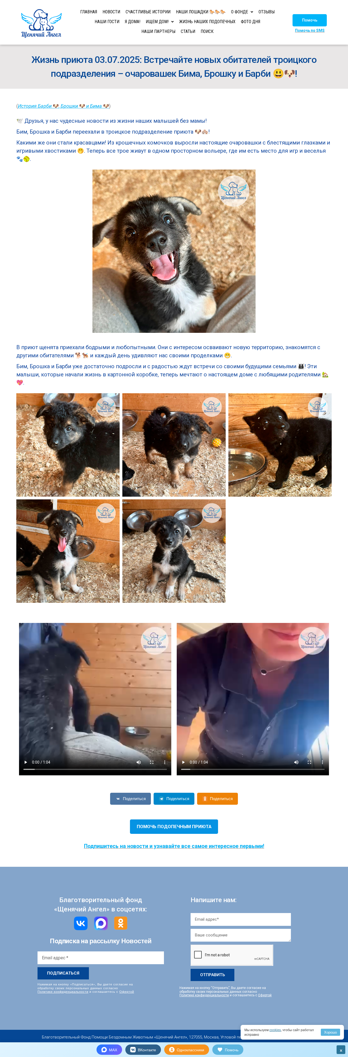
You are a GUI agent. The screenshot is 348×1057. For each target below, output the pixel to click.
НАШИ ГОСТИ (107, 21)
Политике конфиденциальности (63, 991)
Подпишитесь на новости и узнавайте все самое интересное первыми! (174, 846)
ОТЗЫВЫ (267, 11)
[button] (310, 20)
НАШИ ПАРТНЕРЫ (158, 31)
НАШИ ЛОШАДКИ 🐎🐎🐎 (201, 11)
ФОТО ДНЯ (250, 21)
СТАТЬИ (188, 31)
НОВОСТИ (111, 11)
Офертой (126, 991)
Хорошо (330, 1032)
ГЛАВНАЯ (88, 11)
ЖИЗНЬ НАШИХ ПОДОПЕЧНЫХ (207, 21)
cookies (275, 1029)
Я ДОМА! (132, 21)
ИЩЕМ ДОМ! (157, 21)
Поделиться (134, 798)
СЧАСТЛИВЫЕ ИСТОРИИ (148, 11)
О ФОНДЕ (239, 11)
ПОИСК (207, 31)
